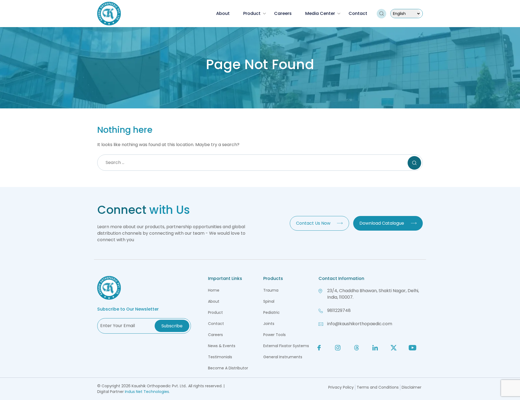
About (223, 13)
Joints (268, 323)
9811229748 (339, 310)
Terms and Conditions (378, 387)
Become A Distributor (228, 368)
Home (213, 290)
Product (252, 13)
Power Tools (274, 334)
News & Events (221, 346)
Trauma (270, 290)
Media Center (320, 13)
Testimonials (220, 357)
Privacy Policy (341, 387)
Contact (358, 13)
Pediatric (271, 312)
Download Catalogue (381, 223)
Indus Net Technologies (147, 391)
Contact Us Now (313, 223)
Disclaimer (411, 387)
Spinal (268, 301)
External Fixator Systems (286, 346)
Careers (283, 13)
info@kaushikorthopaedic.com (359, 324)
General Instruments (282, 357)
